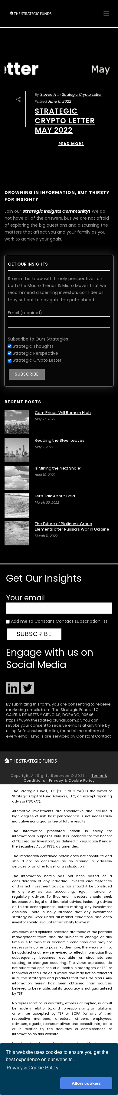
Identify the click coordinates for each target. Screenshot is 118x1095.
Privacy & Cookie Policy (72, 780)
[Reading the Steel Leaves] (17, 450)
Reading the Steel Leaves (59, 440)
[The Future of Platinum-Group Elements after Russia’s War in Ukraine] (17, 533)
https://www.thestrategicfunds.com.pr (43, 720)
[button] (32, 1083)
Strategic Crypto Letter (82, 94)
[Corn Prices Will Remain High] (17, 422)
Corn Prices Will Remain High (63, 412)
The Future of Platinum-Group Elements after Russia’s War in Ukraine (72, 526)
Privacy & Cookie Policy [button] (32, 1067)
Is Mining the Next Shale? (59, 468)
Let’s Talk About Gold (55, 496)
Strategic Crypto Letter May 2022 (65, 120)
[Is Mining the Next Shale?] (17, 478)
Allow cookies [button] (86, 1083)
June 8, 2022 (59, 101)
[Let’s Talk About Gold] (17, 505)
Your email (25, 598)
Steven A (48, 94)
